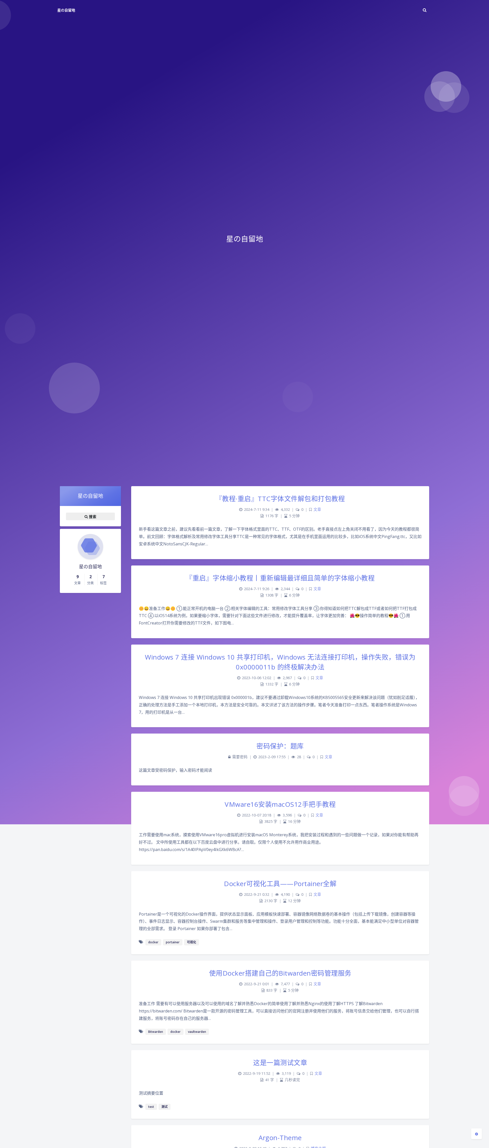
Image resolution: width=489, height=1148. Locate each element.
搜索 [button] (92, 516)
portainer (173, 942)
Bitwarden (155, 1032)
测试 (164, 1107)
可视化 (191, 942)
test (151, 1107)
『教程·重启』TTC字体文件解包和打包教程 (280, 498)
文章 (317, 509)
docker (153, 942)
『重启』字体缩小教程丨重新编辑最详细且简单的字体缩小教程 (280, 578)
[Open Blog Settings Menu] (476, 1133)
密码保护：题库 (280, 746)
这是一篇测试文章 (280, 1062)
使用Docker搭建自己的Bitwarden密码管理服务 (280, 973)
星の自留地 (66, 10)
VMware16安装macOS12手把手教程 (280, 804)
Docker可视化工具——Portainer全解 (280, 883)
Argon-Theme (280, 1137)
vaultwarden (197, 1032)
